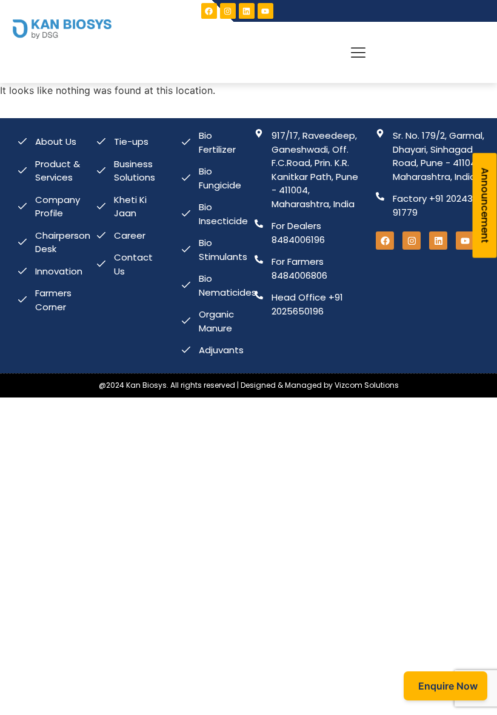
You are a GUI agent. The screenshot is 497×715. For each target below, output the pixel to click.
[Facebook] (209, 11)
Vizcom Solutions (367, 385)
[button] (358, 52)
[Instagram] (228, 11)
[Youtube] (265, 11)
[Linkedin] (247, 11)
